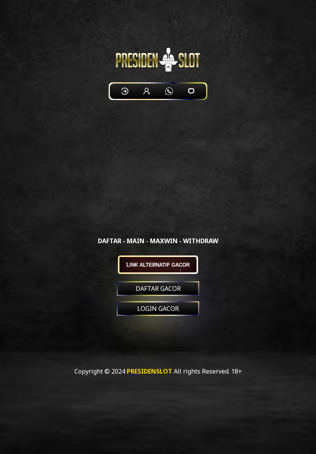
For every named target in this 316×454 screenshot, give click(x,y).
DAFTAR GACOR (158, 288)
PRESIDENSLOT (149, 371)
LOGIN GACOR (158, 308)
